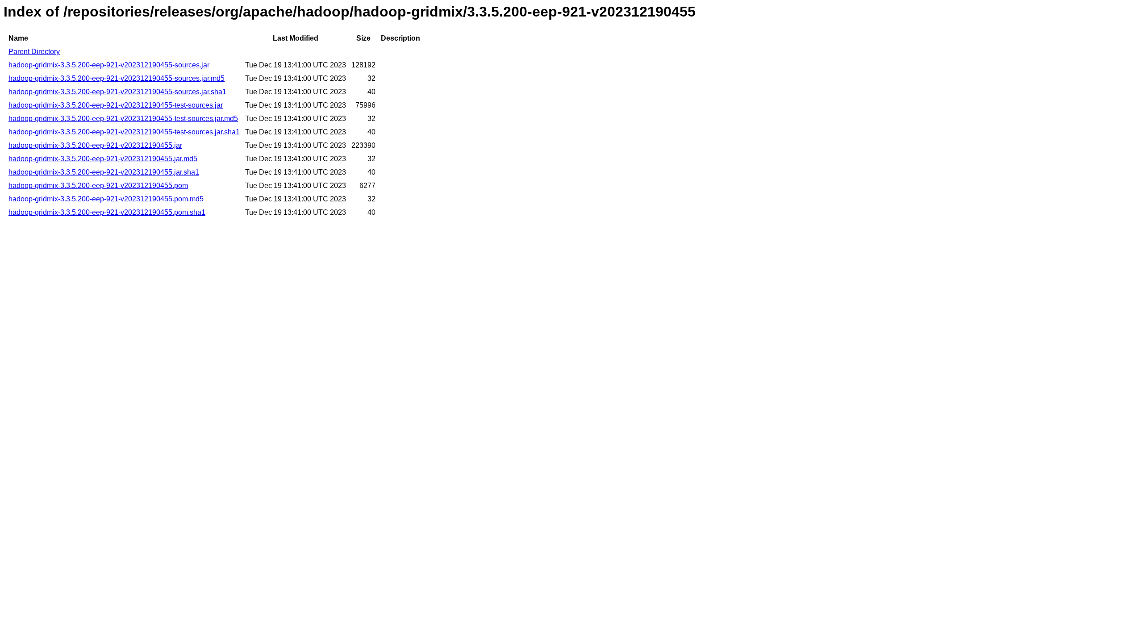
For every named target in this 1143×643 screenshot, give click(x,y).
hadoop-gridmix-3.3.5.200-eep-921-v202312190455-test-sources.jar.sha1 (124, 132)
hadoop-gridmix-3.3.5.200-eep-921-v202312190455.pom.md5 (106, 199)
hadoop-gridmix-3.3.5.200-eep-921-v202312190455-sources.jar (108, 65)
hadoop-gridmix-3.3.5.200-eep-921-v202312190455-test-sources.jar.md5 (123, 118)
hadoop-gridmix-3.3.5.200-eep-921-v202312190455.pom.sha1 (106, 212)
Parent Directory (34, 51)
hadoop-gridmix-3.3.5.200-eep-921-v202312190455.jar (95, 145)
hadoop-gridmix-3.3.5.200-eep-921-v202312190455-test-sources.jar (115, 105)
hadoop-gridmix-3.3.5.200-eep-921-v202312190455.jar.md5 (102, 159)
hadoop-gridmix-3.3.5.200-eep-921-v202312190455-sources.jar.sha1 (117, 92)
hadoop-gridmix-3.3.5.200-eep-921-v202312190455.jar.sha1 (103, 172)
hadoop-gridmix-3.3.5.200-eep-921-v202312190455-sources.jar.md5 (116, 78)
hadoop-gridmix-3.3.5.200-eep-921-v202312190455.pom (98, 185)
